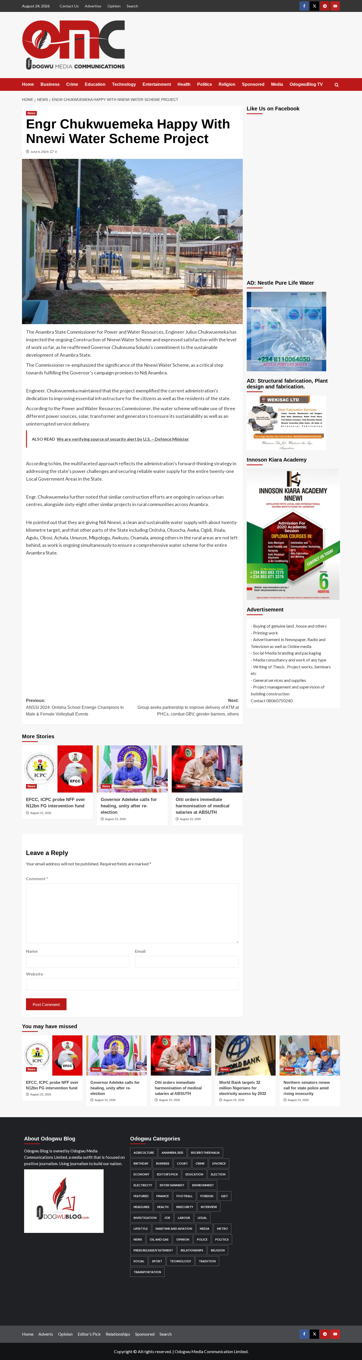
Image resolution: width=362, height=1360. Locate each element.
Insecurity (184, 1207)
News (31, 113)
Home (28, 84)
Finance (162, 1196)
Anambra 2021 (172, 1152)
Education (95, 84)
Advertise (93, 6)
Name (32, 951)
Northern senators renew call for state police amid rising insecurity (307, 1088)
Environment (203, 1185)
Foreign (206, 1196)
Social (139, 1261)
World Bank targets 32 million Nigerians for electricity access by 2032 (242, 1088)
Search (132, 6)
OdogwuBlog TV (306, 84)
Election (218, 1174)
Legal (202, 1217)
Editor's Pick (167, 1174)
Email (140, 951)
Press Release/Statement (153, 1250)
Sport (157, 1261)
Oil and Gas (159, 1239)
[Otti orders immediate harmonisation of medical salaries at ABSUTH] (207, 769)
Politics (204, 84)
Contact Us (69, 6)
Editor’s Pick (89, 1333)
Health (184, 84)
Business (50, 84)
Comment (37, 878)
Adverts (45, 1333)
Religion (227, 84)
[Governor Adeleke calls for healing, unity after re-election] (132, 769)
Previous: (75, 707)
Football (184, 1196)
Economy (141, 1174)
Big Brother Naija (205, 1152)
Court (182, 1163)
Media (277, 84)
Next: (188, 707)
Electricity (143, 1185)
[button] (336, 85)
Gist (224, 1196)
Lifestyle (141, 1228)
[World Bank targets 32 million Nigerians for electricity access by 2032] (245, 1055)
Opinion (114, 6)
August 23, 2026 (40, 813)
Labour (184, 1217)
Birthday (141, 1163)
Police (202, 1239)
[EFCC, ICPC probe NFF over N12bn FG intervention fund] (57, 769)
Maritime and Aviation (174, 1228)
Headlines (141, 1207)
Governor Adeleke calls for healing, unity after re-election (129, 806)
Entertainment (157, 84)
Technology (124, 84)
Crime (72, 84)
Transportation (147, 1272)
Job (167, 1217)
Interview (209, 1207)
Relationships (192, 1250)
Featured (141, 1196)
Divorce (219, 1163)
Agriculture (144, 1152)
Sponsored (253, 84)
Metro (222, 1228)
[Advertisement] (132, 623)
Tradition (207, 1261)
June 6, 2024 (39, 152)
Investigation (145, 1217)
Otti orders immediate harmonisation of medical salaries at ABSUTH (202, 806)
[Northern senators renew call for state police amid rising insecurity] (310, 1055)
